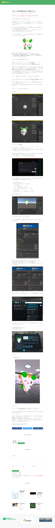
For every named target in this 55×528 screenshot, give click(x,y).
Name (13, 466)
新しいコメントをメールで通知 (17, 472)
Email (23, 466)
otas (13, 13)
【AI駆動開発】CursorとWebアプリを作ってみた (39, 493)
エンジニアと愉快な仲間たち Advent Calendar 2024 (24, 15)
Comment (13, 455)
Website (34, 466)
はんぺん (22, 493)
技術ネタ (24, 13)
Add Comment (33, 13)
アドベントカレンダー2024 (19, 13)
